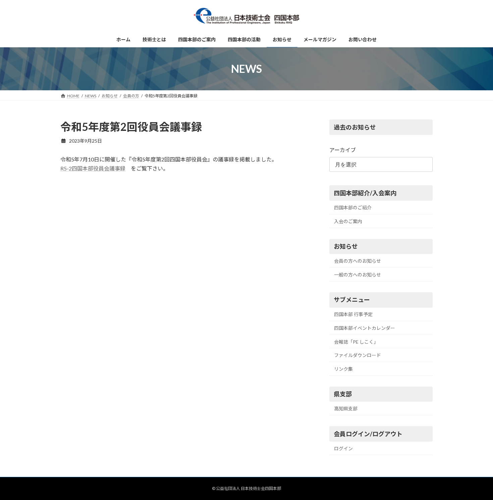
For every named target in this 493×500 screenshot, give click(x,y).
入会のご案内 (348, 221)
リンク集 (343, 369)
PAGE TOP (475, 478)
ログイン (343, 448)
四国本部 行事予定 (353, 314)
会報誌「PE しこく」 (356, 342)
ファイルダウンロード (357, 355)
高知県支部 (346, 408)
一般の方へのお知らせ (357, 275)
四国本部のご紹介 (353, 207)
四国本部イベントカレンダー (364, 328)
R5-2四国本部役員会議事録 (92, 168)
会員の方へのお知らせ (357, 261)
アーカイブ (342, 150)
